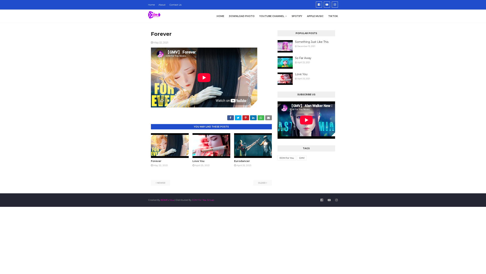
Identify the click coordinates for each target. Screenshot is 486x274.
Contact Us (175, 4)
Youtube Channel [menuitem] (271, 16)
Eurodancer (242, 160)
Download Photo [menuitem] (242, 16)
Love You (198, 160)
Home (151, 4)
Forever (156, 160)
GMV (302, 157)
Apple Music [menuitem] (315, 16)
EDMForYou (167, 199)
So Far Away (303, 58)
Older (262, 183)
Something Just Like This (311, 42)
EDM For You (287, 157)
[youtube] (327, 5)
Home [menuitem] (220, 16)
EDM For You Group (203, 199)
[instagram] (335, 5)
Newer (161, 183)
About (162, 4)
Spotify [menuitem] (297, 16)
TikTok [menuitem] (333, 16)
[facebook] (319, 5)
